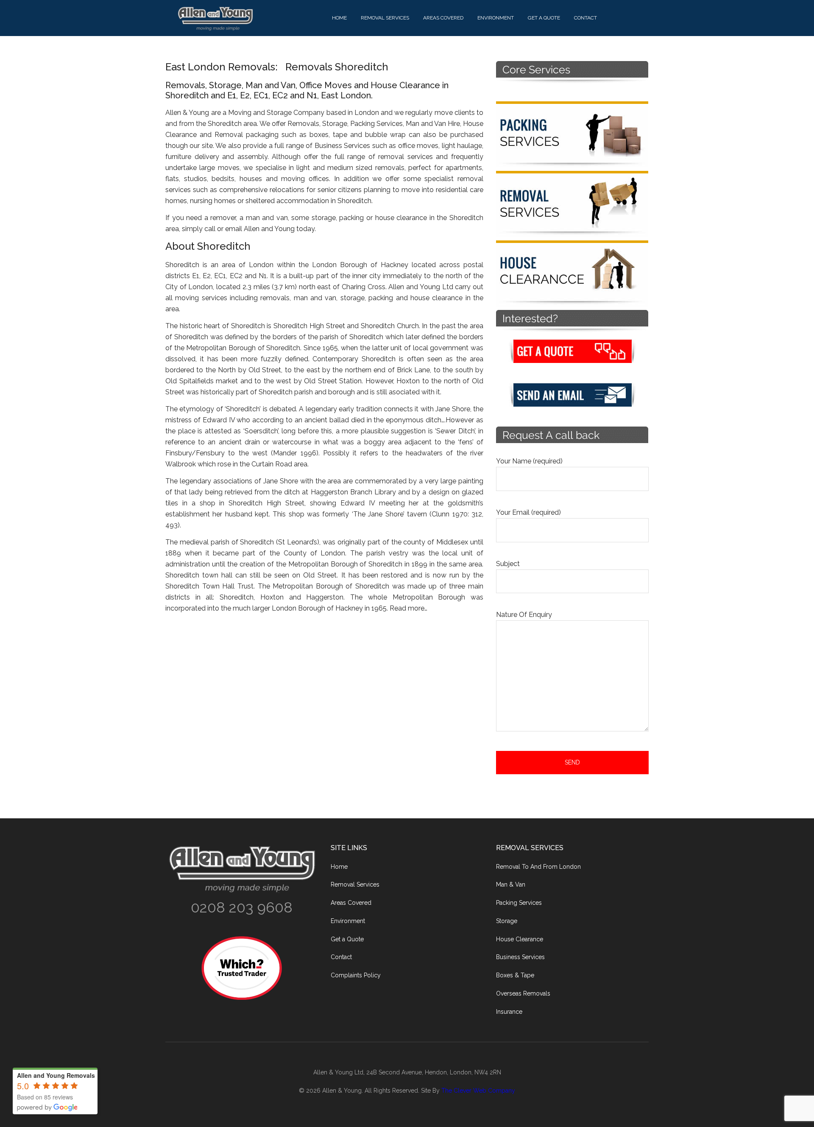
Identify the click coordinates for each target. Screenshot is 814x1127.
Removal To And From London (538, 866)
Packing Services (519, 902)
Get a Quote (347, 939)
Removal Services (355, 884)
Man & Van (510, 884)
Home (339, 866)
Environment (348, 921)
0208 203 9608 (242, 907)
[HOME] (250, 18)
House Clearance (519, 939)
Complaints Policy (356, 975)
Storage (506, 921)
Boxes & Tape (515, 975)
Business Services (520, 957)
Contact (341, 957)
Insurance (509, 1011)
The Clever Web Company (478, 1090)
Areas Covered (351, 902)
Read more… (408, 608)
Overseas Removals (523, 993)
